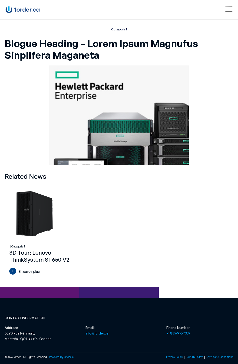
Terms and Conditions (219, 357)
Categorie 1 (119, 29)
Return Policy (194, 357)
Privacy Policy (174, 357)
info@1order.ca (97, 333)
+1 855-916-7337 (178, 333)
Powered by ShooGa (61, 357)
